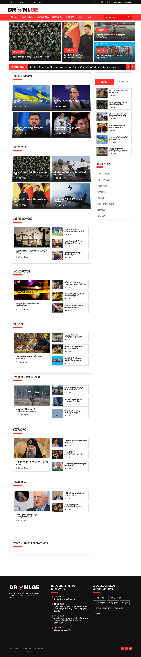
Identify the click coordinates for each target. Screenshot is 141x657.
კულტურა (101, 210)
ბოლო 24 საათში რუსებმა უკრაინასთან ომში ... (118, 103)
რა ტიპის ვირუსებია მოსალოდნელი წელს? (72, 506)
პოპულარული (124, 82)
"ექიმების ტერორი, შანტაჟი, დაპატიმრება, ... (74, 494)
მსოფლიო (70, 17)
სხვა (90, 17)
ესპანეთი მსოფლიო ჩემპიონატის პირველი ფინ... (74, 230)
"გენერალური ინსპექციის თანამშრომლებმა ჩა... (73, 306)
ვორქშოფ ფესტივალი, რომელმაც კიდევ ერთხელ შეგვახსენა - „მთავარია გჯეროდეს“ (71, 620)
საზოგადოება (43, 17)
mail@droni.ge (38, 2)
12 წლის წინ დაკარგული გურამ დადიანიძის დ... (66, 129)
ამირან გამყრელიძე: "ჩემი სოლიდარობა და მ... (26, 515)
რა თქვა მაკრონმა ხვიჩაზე (65, 599)
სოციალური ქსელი (106, 204)
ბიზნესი (81, 17)
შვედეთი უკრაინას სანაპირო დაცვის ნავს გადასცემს (52, 67)
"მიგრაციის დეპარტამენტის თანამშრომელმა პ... (74, 295)
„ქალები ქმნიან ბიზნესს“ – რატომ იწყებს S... (73, 253)
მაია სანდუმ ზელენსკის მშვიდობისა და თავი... (117, 126)
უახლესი (104, 82)
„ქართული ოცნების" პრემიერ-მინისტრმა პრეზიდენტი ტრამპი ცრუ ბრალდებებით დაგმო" (71, 608)
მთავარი (15, 17)
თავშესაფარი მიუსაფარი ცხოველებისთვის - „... (73, 347)
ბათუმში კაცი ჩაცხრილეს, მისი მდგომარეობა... (28, 304)
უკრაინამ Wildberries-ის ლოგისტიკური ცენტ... (73, 400)
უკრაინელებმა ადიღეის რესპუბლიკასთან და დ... (26, 410)
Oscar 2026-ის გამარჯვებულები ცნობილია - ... (75, 453)
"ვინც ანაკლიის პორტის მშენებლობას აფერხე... (73, 242)
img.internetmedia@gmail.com (28, 595)
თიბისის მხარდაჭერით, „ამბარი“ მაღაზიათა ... (72, 359)
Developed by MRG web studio (20, 651)
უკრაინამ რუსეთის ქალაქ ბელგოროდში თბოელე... (118, 115)
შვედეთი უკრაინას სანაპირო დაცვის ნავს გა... (119, 138)
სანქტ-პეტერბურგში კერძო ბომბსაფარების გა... (74, 412)
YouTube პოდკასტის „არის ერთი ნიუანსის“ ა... (118, 91)
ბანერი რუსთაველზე (62, 630)
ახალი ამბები (28, 17)
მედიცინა (101, 216)
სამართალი (57, 17)
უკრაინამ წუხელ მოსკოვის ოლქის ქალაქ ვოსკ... (73, 388)
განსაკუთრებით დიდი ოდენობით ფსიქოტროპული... (75, 283)
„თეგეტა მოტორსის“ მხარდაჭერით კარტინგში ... (74, 336)
